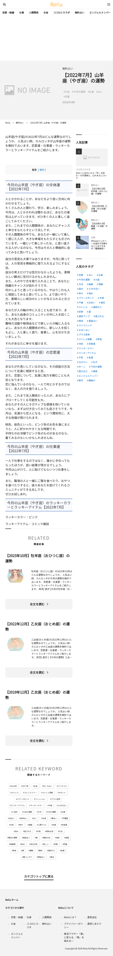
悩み (16, 831)
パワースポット (23, 799)
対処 (12, 824)
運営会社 (92, 917)
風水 (52, 857)
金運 (62, 850)
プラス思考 (55, 799)
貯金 (14, 850)
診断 (56, 844)
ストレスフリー (30, 792)
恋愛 (54, 824)
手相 (38, 831)
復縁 (30, 824)
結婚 (67, 837)
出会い (12, 818)
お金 (46, 12)
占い (35, 818)
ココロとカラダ (61, 12)
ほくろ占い (47, 786)
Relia (85, 948)
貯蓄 (65, 844)
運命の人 (51, 850)
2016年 (14, 786)
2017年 (25, 786)
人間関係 (33, 12)
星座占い (26, 837)
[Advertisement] (56, 38)
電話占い (41, 857)
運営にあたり (94, 923)
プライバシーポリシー (73, 925)
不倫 (50, 805)
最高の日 (46, 837)
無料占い (79, 12)
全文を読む (37, 604)
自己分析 (34, 844)
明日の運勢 (12, 837)
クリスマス (62, 786)
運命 (40, 850)
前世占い (23, 818)
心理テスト (42, 824)
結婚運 (12, 844)
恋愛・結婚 (8, 12)
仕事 (21, 12)
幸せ (21, 824)
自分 (23, 844)
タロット (62, 792)
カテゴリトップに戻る (39, 876)
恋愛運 (64, 824)
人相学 (15, 812)
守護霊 (65, 818)
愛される (27, 831)
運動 (31, 850)
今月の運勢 (51, 812)
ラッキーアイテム (18, 805)
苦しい (46, 844)
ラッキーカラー (36, 805)
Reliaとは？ (70, 917)
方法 (61, 831)
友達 (44, 818)
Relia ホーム (11, 899)
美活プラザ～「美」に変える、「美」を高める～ (74, 937)
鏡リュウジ (27, 857)
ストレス (15, 792)
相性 (58, 837)
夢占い (54, 818)
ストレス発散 (47, 792)
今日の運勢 (27, 812)
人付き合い (62, 805)
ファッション (40, 799)
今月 (39, 812)
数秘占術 (49, 831)
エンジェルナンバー (100, 12)
